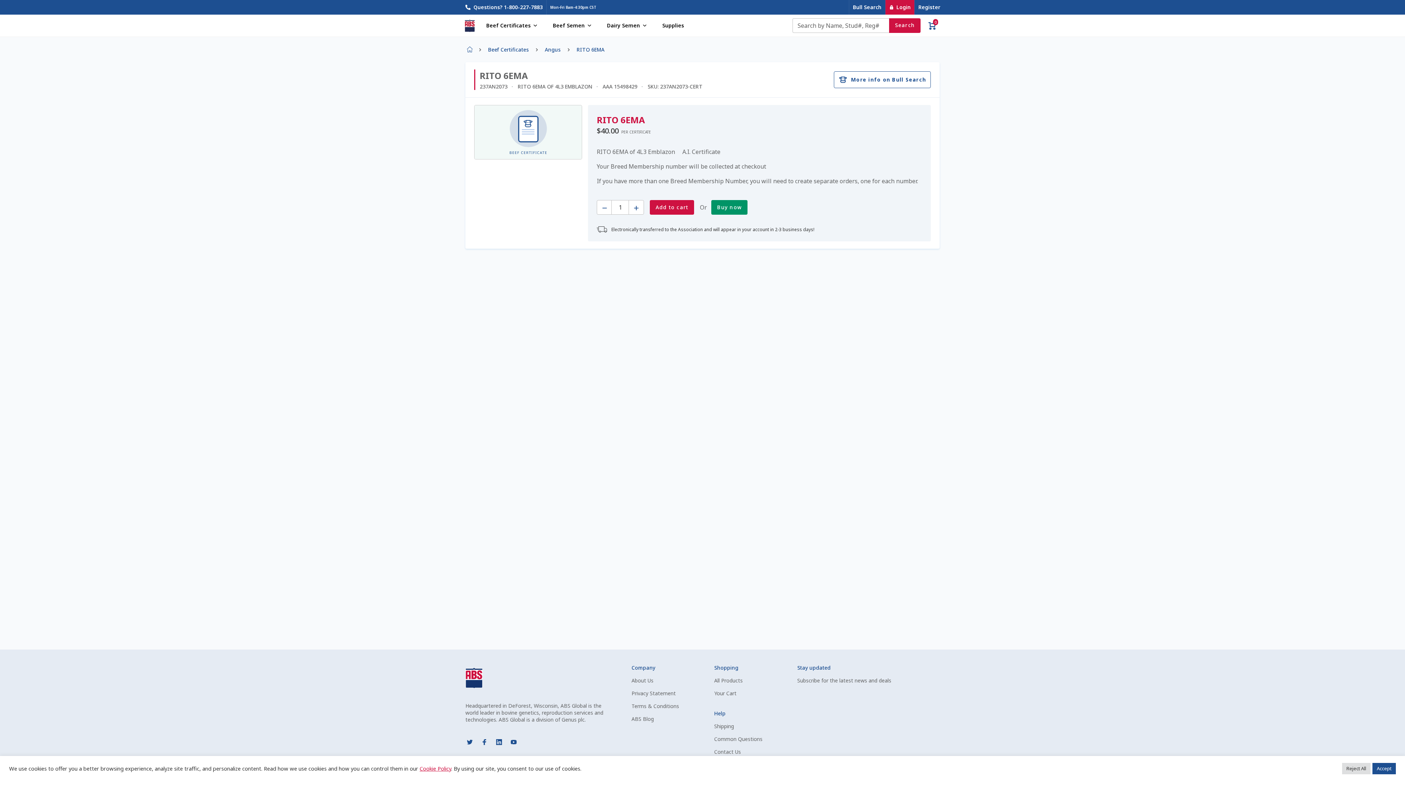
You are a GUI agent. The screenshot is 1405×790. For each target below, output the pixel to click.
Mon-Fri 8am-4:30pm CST (573, 7)
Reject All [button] (1356, 768)
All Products (728, 680)
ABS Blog (643, 718)
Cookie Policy (435, 768)
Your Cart (725, 693)
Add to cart (672, 207)
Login (903, 7)
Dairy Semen (623, 25)
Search (905, 25)
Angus (553, 49)
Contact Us (727, 751)
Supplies (673, 25)
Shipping (724, 726)
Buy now (729, 207)
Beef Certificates (508, 25)
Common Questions (738, 739)
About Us (642, 680)
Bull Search (867, 7)
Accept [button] (1384, 768)
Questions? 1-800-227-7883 (508, 7)
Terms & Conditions (655, 706)
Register (929, 7)
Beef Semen (569, 25)
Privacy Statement (654, 693)
